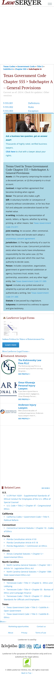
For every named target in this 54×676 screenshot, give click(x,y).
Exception (33, 110)
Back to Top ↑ (27, 673)
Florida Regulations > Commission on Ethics (27, 546)
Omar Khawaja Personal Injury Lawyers (26, 385)
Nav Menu (50, 3)
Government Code (26, 66)
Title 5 (40, 66)
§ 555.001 (8, 103)
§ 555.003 (8, 110)
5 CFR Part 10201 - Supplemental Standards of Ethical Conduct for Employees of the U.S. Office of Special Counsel (27, 499)
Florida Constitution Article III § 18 (22, 542)
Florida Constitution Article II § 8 (21, 539)
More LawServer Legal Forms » (15, 351)
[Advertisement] (27, 35)
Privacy (24, 632)
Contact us (41, 626)
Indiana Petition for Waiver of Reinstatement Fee (23, 339)
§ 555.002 (8, 107)
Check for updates (33, 92)
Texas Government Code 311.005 (31, 281)
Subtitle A (8, 69)
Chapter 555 (20, 69)
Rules (31, 107)
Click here (10, 151)
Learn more (10, 345)
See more (45, 488)
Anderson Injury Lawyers (27, 406)
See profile (23, 374)
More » (3, 621)
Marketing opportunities (18, 626)
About (10, 632)
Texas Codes (9, 66)
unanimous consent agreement (20, 238)
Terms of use (40, 632)
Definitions (34, 103)
